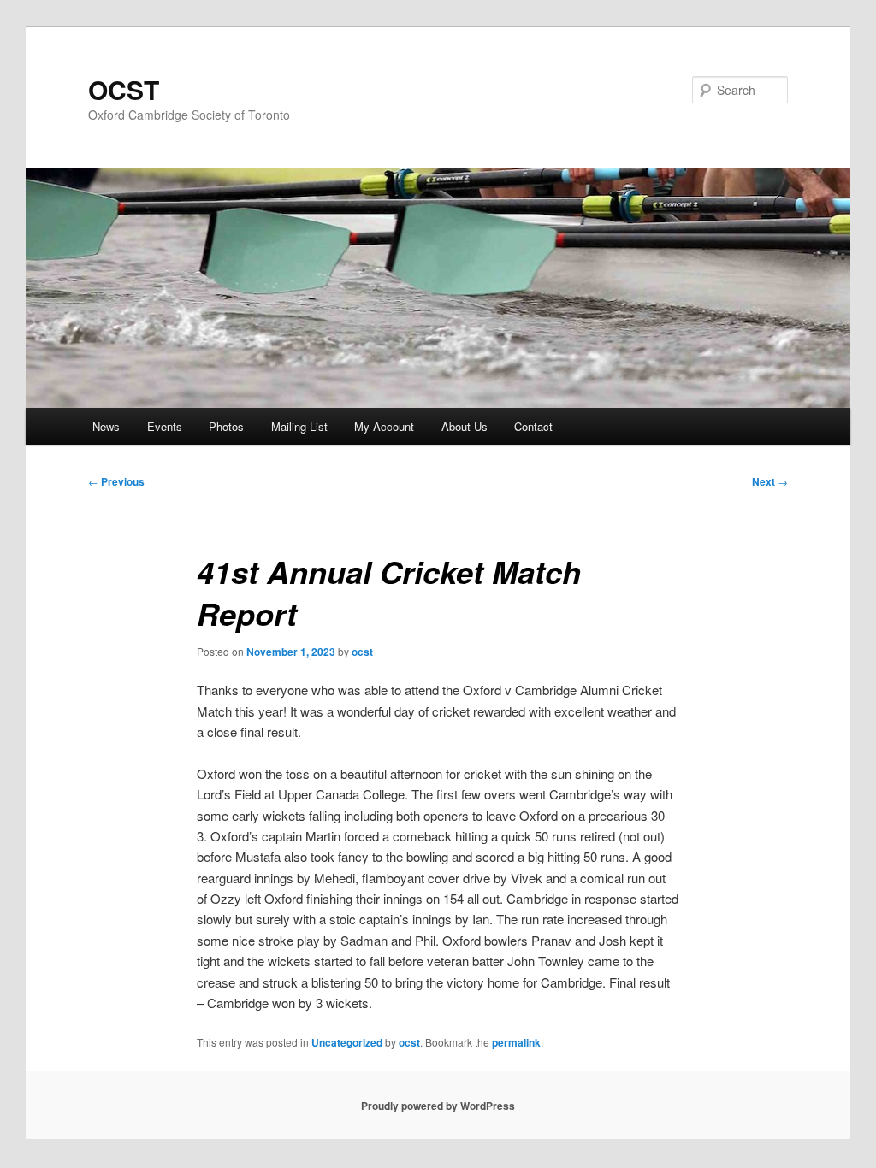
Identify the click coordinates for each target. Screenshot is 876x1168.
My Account (384, 426)
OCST (123, 89)
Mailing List (299, 426)
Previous (116, 481)
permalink (516, 1042)
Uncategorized (346, 1042)
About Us (464, 426)
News (106, 426)
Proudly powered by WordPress (438, 1105)
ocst (362, 651)
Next (770, 481)
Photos (226, 426)
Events (164, 426)
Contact (533, 426)
